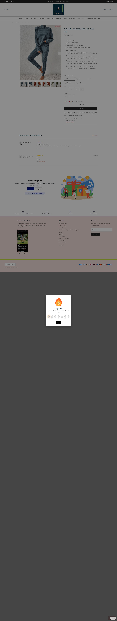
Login (58, 323)
